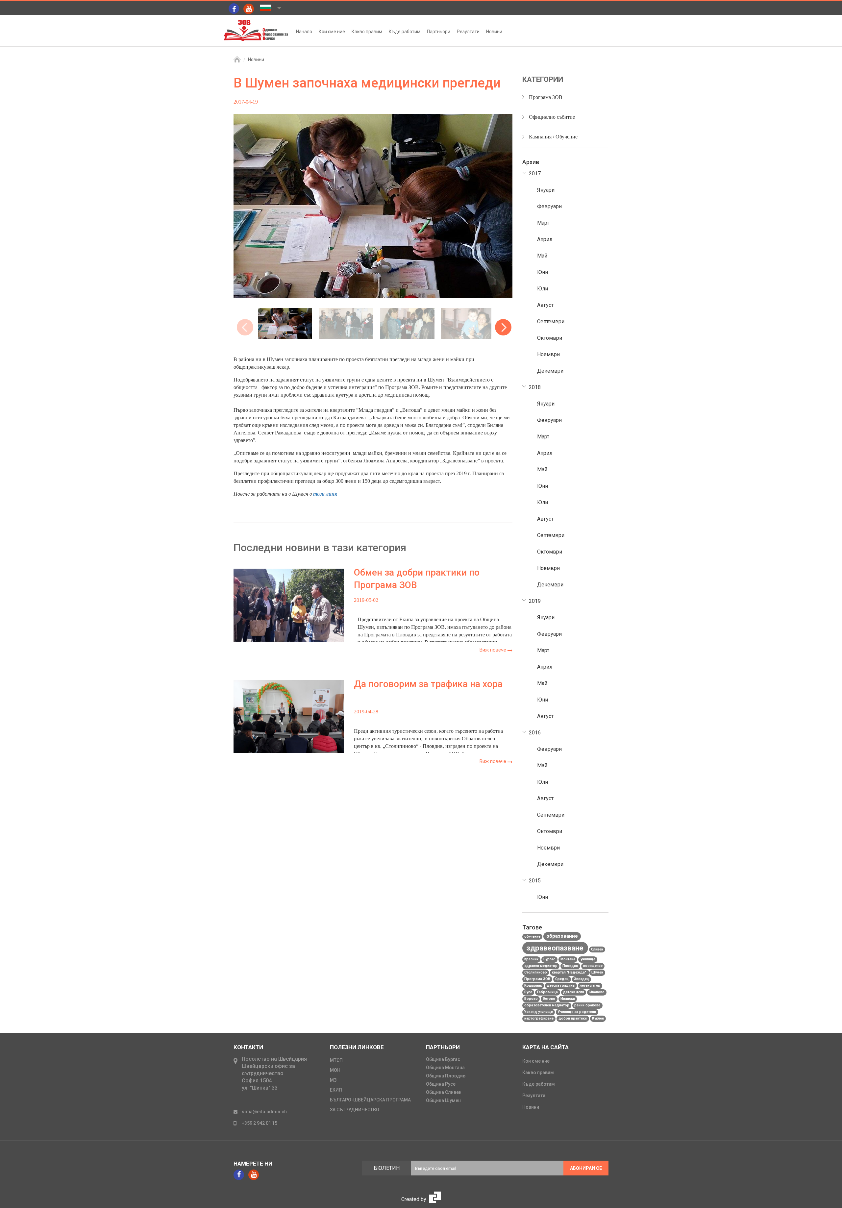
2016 (535, 732)
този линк (325, 494)
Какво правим (367, 31)
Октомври (549, 338)
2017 (535, 173)
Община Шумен (443, 1100)
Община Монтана (445, 1067)
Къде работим (404, 31)
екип (336, 1090)
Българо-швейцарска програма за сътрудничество (370, 1104)
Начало (304, 31)
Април (544, 239)
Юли (542, 288)
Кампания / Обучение (553, 136)
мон (335, 1070)
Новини (494, 31)
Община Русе (441, 1084)
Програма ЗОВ (545, 97)
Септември (550, 321)
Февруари (549, 206)
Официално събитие (552, 117)
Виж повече (494, 650)
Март (543, 223)
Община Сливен (443, 1092)
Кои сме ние (332, 31)
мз (333, 1080)
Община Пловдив (445, 1075)
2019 (535, 601)
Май (542, 256)
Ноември (548, 354)
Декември (550, 371)
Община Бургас (443, 1059)
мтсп (336, 1060)
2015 (535, 880)
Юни (542, 272)
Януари (546, 190)
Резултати (468, 31)
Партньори (438, 31)
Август (545, 305)
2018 (535, 387)
